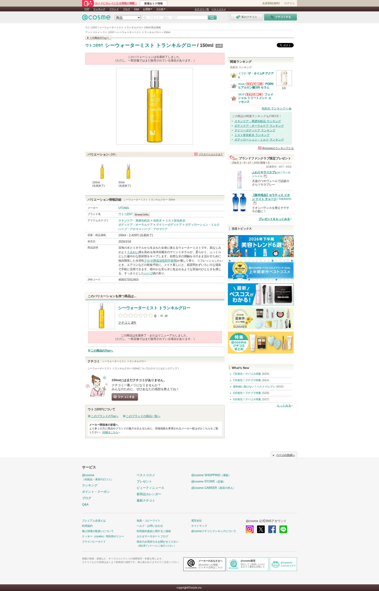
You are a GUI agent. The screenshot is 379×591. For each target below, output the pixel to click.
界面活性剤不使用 (165, 260)
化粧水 (157, 220)
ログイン (289, 3)
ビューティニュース (150, 487)
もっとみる (284, 405)
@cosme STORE (208, 481)
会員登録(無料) (271, 3)
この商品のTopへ (102, 350)
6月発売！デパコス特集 (247, 399)
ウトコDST (94, 45)
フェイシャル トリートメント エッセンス (255, 98)
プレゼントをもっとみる (274, 219)
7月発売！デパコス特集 (247, 373)
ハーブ (148, 273)
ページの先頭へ (285, 455)
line (283, 529)
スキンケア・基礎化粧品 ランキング (257, 121)
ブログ (126, 9)
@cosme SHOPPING (211, 475)
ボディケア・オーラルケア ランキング (259, 125)
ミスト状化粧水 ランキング (252, 135)
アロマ (148, 260)
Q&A (136, 9)
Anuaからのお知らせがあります (254, 83)
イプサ (242, 73)
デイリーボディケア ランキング (254, 130)
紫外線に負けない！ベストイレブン (254, 386)
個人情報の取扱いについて (98, 531)
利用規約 (87, 525)
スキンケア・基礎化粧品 (134, 220)
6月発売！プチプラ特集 (247, 393)
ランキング (99, 9)
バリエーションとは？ (211, 154)
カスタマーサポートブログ (152, 536)
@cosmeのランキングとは (278, 148)
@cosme (98, 477)
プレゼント (144, 481)
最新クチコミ (146, 500)
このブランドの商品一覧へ (143, 416)
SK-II (241, 94)
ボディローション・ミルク (202, 224)
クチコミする (125, 397)
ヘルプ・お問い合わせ (150, 525)
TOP (86, 9)
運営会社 (196, 520)
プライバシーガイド (94, 541)
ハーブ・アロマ (128, 229)
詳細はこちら (110, 432)
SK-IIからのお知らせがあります (253, 94)
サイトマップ (199, 525)
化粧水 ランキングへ (275, 108)
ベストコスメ (218, 9)
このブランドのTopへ (104, 416)
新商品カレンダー (149, 494)
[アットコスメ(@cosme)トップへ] (96, 18)
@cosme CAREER (213, 487)
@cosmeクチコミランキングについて (213, 531)
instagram (250, 529)
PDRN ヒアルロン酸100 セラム (255, 85)
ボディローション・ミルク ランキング (259, 139)
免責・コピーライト (148, 520)
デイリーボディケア (169, 224)
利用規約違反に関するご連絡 (154, 531)
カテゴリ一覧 (202, 9)
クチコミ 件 (127, 322)
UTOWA (123, 208)
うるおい (132, 252)
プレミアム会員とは (94, 520)
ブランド (114, 9)
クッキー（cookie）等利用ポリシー (103, 536)
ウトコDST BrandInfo (143, 214)
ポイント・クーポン (96, 491)
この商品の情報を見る (98, 38)
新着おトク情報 (153, 3)
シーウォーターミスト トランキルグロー (150, 45)
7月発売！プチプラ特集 (247, 380)
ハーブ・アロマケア (155, 229)
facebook (272, 529)
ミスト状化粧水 (175, 220)
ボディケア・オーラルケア (135, 224)
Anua (241, 84)
